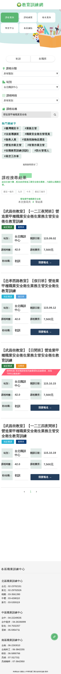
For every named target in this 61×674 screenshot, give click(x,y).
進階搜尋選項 (29, 164)
